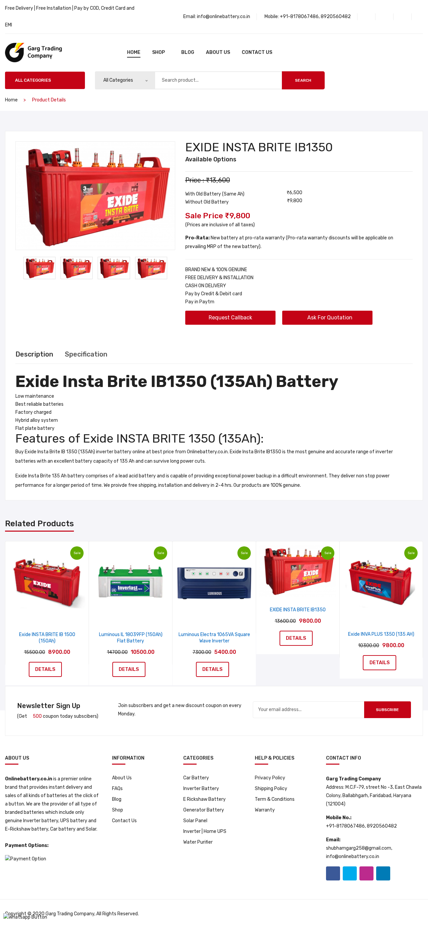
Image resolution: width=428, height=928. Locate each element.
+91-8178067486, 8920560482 (315, 16)
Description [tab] (34, 354)
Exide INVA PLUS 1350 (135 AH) (381, 634)
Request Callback (230, 317)
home (133, 52)
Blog (116, 799)
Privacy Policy (270, 778)
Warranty (265, 810)
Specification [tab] (86, 354)
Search (303, 80)
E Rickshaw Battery (204, 799)
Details (45, 669)
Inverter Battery (201, 788)
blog (187, 52)
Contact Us (257, 52)
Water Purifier (198, 842)
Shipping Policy (271, 788)
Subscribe (387, 709)
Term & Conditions (275, 799)
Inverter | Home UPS (204, 831)
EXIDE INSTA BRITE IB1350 (298, 610)
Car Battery (196, 778)
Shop (117, 810)
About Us (218, 52)
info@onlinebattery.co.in (223, 16)
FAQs (117, 788)
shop (158, 52)
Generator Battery (203, 810)
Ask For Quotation (329, 317)
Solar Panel (195, 821)
